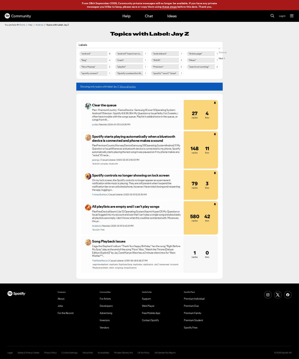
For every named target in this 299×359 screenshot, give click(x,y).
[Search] (272, 16)
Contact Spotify (150, 320)
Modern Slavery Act (123, 352)
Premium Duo (191, 306)
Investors (105, 320)
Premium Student (193, 320)
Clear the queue (104, 105)
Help (126, 16)
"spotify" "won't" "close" (164, 73)
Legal (10, 352)
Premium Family (192, 313)
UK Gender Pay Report (165, 352)
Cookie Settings (70, 352)
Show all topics (128, 86)
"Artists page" (195, 53)
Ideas (172, 16)
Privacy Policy (50, 352)
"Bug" (84, 60)
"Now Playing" (88, 66)
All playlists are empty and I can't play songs (125, 206)
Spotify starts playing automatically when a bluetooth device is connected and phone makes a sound (133, 138)
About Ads (88, 352)
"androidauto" (160, 53)
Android (39, 24)
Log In (282, 16)
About (61, 298)
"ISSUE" (156, 60)
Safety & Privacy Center (28, 352)
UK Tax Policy (144, 352)
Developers (106, 306)
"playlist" (121, 66)
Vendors (104, 327)
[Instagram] (268, 294)
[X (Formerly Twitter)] (278, 294)
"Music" (192, 60)
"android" (86, 53)
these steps (169, 6)
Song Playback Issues (108, 241)
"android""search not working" (132, 53)
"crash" (120, 60)
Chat (149, 16)
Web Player (148, 306)
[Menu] (291, 16)
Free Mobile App (151, 313)
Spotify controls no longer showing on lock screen (130, 175)
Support (146, 298)
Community (21, 16)
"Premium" (158, 66)
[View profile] (88, 106)
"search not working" (199, 66)
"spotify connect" (89, 73)
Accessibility (103, 352)
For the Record (66, 313)
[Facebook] (288, 294)
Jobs (60, 306)
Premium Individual (194, 298)
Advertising (106, 313)
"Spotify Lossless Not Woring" (132, 73)
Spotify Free (190, 327)
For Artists (105, 298)
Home (22, 24)
